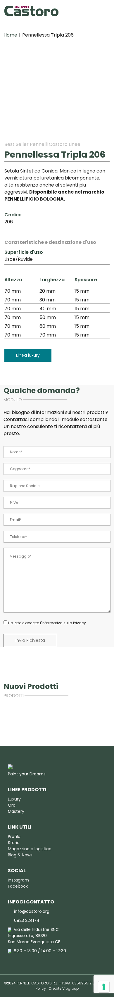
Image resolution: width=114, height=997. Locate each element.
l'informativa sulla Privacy (63, 622)
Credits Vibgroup (64, 988)
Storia (14, 843)
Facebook (18, 886)
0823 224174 (26, 920)
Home (10, 35)
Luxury (14, 799)
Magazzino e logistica (29, 849)
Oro (11, 805)
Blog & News (20, 855)
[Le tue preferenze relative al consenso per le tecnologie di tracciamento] (103, 986)
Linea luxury (28, 355)
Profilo (14, 836)
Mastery (16, 811)
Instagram (18, 880)
